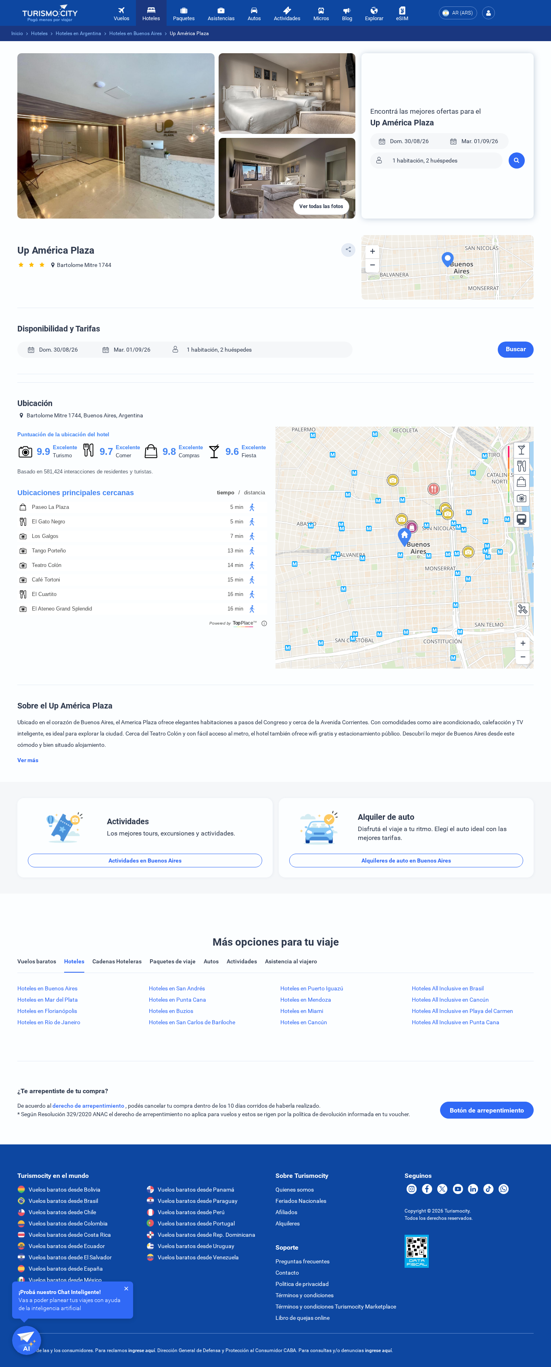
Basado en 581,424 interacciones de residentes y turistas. (85, 472)
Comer (123, 455)
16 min (235, 594)
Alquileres (288, 1223)
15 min (235, 580)
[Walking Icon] (252, 507)
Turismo (62, 455)
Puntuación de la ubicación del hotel (63, 434)
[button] (488, 12)
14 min (235, 565)
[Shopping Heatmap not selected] (521, 482)
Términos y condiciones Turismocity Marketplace (336, 1306)
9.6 (231, 451)
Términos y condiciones (305, 1295)
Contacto (287, 1272)
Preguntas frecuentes (303, 1261)
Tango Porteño (49, 551)
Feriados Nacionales (301, 1201)
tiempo (225, 493)
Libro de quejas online (303, 1318)
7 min (236, 536)
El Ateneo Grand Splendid (62, 609)
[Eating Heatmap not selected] (521, 466)
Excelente (65, 447)
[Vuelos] (50, 13)
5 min (236, 507)
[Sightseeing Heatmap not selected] (521, 498)
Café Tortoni (46, 580)
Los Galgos (45, 536)
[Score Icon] (25, 452)
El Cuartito (44, 594)
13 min (235, 551)
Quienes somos (295, 1189)
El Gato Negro (48, 522)
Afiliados (286, 1212)
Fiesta (249, 455)
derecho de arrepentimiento (88, 1105)
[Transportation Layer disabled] (521, 519)
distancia (254, 493)
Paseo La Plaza (50, 507)
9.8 (169, 451)
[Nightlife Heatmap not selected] (521, 450)
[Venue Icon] (23, 507)
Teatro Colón (46, 565)
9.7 (106, 451)
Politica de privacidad (302, 1284)
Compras (189, 455)
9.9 (43, 451)
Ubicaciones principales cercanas (75, 493)
